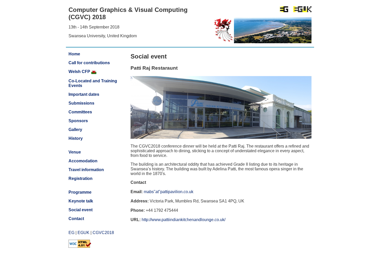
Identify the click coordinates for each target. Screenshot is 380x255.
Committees (80, 112)
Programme (80, 192)
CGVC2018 (103, 232)
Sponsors (78, 121)
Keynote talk (81, 201)
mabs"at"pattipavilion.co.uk (168, 192)
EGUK (83, 232)
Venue (75, 152)
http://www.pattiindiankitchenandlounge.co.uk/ (183, 219)
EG (71, 232)
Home (74, 54)
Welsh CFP (80, 71)
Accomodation (83, 161)
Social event (81, 210)
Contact (76, 218)
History (76, 138)
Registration (81, 178)
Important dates (84, 94)
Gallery (75, 129)
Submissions (81, 103)
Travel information (86, 169)
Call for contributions (89, 63)
